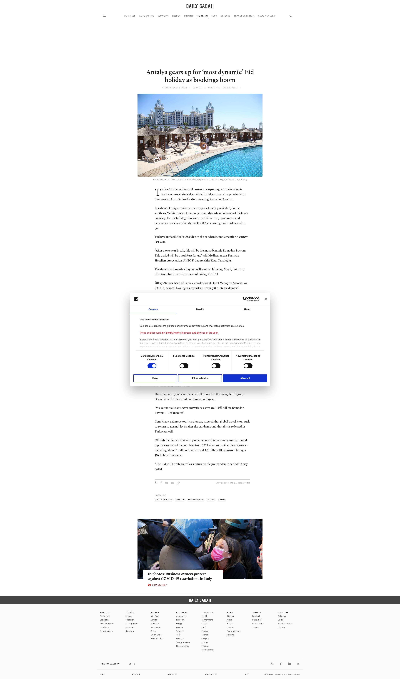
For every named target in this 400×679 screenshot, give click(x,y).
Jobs (102, 674)
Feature (205, 646)
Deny (155, 378)
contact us (211, 674)
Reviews (230, 634)
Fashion (205, 631)
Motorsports (258, 623)
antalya (221, 499)
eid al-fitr (179, 499)
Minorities (129, 627)
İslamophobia (157, 638)
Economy (163, 16)
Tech (214, 16)
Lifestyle (207, 612)
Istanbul (128, 616)
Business (130, 16)
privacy (136, 674)
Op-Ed (280, 619)
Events (230, 623)
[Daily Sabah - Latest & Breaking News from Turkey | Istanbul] (200, 6)
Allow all (245, 378)
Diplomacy (105, 616)
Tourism (202, 16)
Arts (230, 612)
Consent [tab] (153, 309)
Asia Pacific (156, 627)
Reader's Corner (285, 623)
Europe (154, 619)
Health (204, 616)
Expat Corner (207, 649)
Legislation (105, 619)
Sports (256, 612)
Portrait (230, 627)
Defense (225, 16)
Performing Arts (234, 631)
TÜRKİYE (130, 612)
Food (204, 627)
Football (256, 616)
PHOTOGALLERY (159, 585)
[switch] (184, 365)
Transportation (244, 16)
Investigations (131, 623)
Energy (176, 16)
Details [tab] (200, 309)
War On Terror (106, 623)
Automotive (146, 16)
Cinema (230, 616)
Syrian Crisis (156, 634)
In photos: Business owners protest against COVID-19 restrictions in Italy (180, 576)
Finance (189, 16)
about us (173, 674)
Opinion (283, 612)
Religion (205, 638)
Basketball (257, 619)
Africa (153, 631)
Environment (207, 619)
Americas (155, 623)
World (155, 612)
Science (205, 634)
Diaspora (129, 631)
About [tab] (246, 309)
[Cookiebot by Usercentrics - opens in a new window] (245, 299)
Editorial (281, 627)
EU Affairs (104, 627)
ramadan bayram (196, 499)
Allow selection (200, 378)
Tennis (255, 627)
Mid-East (154, 616)
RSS (246, 674)
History (205, 642)
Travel (204, 623)
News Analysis (267, 16)
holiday (210, 499)
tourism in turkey (163, 499)
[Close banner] (266, 299)
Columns (282, 616)
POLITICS (105, 612)
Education (129, 619)
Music (229, 619)
